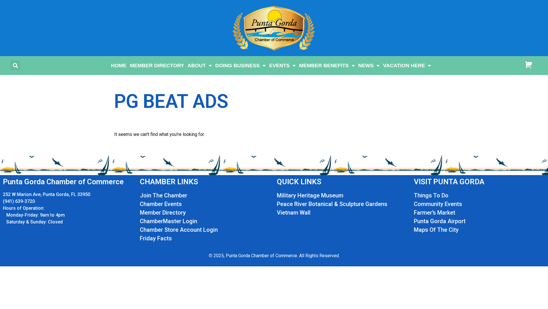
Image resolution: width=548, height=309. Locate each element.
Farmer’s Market (434, 212)
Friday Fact (154, 238)
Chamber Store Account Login (179, 229)
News (366, 65)
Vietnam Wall (294, 212)
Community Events (438, 204)
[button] (15, 65)
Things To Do (431, 195)
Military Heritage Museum (310, 195)
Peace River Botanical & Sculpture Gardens (332, 204)
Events (279, 65)
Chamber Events (161, 204)
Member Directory (157, 65)
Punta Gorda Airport (440, 221)
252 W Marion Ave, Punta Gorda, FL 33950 (46, 194)
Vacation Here (404, 65)
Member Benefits (324, 65)
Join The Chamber (163, 195)
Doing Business (237, 65)
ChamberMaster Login (168, 221)
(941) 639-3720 (19, 201)
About (197, 65)
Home (118, 65)
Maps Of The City (436, 229)
